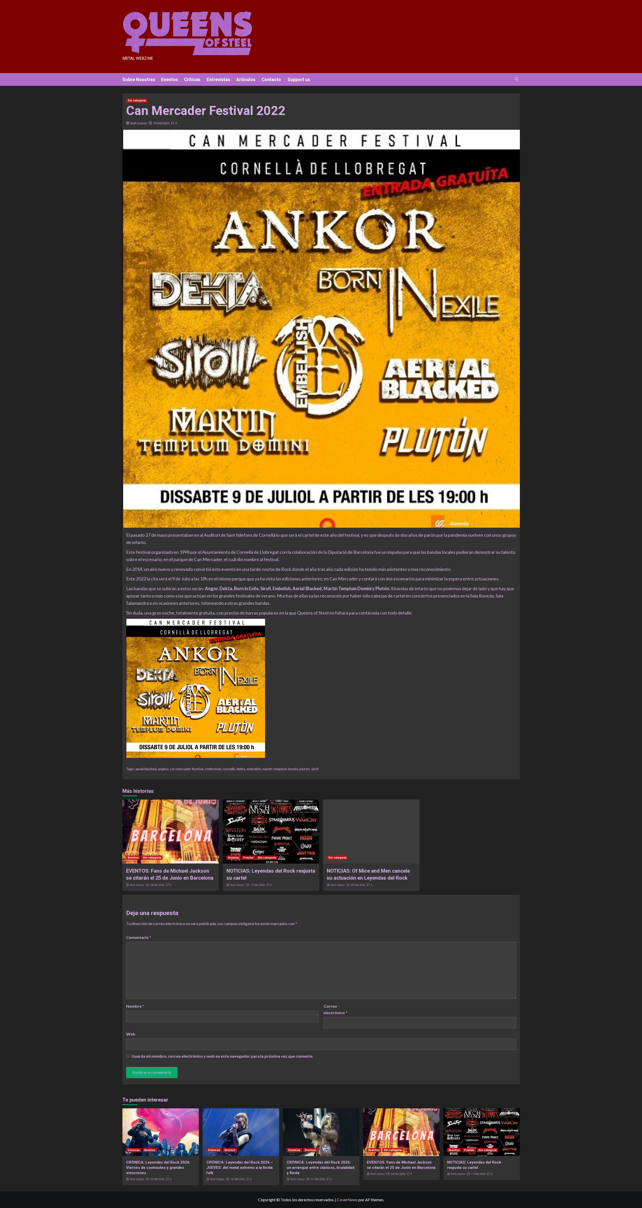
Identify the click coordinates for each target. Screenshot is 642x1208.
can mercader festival (186, 769)
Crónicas (134, 1150)
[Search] (517, 79)
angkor (163, 769)
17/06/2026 (257, 885)
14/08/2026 (237, 1179)
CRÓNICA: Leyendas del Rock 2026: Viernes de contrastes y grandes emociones (158, 1167)
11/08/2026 (317, 1179)
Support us (298, 79)
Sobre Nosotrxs (138, 79)
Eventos (169, 79)
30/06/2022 (161, 123)
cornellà (228, 769)
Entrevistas (218, 79)
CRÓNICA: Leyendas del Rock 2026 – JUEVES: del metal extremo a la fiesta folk (239, 1167)
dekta (240, 769)
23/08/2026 (157, 1179)
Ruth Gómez (138, 123)
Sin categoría (137, 100)
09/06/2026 (358, 885)
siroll (314, 769)
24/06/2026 (157, 885)
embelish (254, 769)
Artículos (245, 79)
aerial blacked (145, 769)
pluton (304, 769)
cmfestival (213, 769)
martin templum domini (280, 769)
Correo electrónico (335, 1009)
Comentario (138, 937)
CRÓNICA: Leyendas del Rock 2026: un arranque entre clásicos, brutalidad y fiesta (320, 1167)
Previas (248, 857)
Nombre (135, 1006)
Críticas (192, 79)
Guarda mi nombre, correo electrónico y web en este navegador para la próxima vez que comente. (222, 1056)
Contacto (271, 79)
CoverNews (347, 1199)
